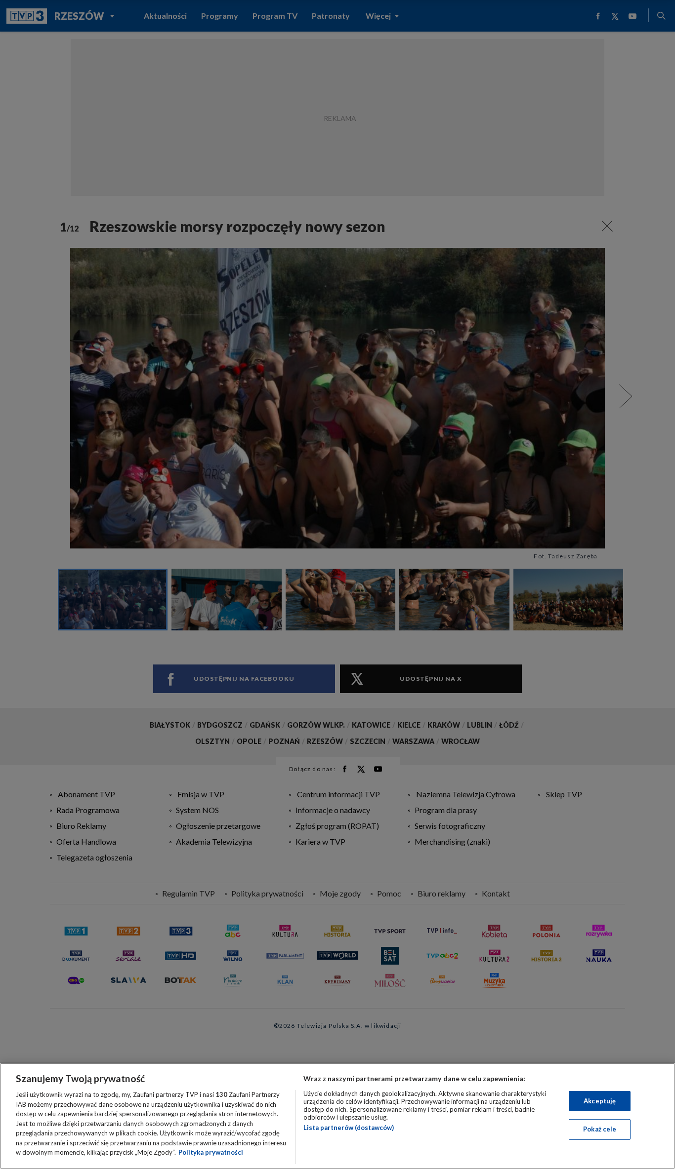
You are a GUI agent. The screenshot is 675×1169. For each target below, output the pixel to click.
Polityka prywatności (210, 1152)
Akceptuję (600, 1101)
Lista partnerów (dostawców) (348, 1127)
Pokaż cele (599, 1129)
